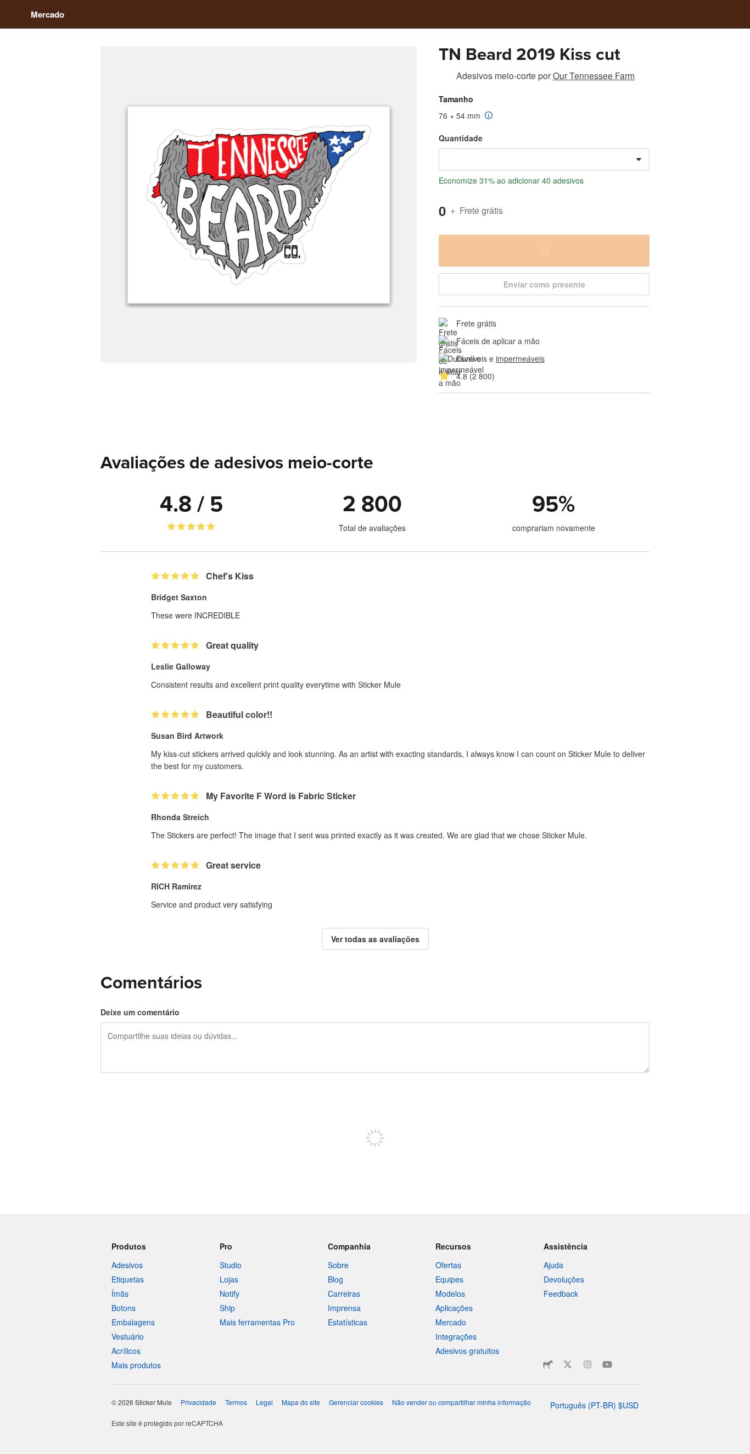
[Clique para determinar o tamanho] (489, 115)
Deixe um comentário (140, 1012)
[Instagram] (587, 1364)
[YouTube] (607, 1364)
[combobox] (544, 159)
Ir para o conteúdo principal (8, 8)
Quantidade (461, 137)
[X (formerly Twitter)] (567, 1364)
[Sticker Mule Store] (548, 1364)
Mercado (47, 14)
